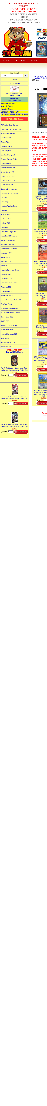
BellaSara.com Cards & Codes (11, 129)
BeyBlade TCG (6, 138)
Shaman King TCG (7, 291)
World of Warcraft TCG (9, 330)
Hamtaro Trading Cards (9, 206)
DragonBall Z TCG (7, 172)
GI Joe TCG (5, 197)
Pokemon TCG (6, 287)
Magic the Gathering (8, 240)
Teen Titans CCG (7, 317)
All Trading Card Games (9, 125)
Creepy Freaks (6, 163)
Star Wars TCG (6, 304)
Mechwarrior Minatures (9, 249)
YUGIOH (6, 60)
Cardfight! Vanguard (8, 155)
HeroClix (4, 210)
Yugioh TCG (5, 338)
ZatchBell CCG (6, 347)
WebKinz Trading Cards (9, 325)
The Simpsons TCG (8, 296)
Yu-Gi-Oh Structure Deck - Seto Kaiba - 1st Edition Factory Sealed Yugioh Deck (14, 426)
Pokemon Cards (8, 103)
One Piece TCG (6, 278)
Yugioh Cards (7, 106)
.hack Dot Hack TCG (8, 168)
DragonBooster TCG (8, 180)
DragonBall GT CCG (8, 176)
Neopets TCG (5, 274)
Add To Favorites (14, 84)
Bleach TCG (5, 142)
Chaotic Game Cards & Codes (14, 115)
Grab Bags (4, 202)
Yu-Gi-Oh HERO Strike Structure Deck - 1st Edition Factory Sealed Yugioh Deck (14, 397)
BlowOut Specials (7, 146)
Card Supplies (6, 151)
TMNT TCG (5, 321)
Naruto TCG (5, 266)
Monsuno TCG (6, 261)
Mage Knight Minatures (9, 236)
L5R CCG (4, 227)
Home (15, 79)
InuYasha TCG (6, 219)
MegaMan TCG (6, 253)
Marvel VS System (7, 244)
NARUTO (34, 60)
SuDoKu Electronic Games (10, 313)
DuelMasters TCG (7, 185)
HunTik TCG (5, 215)
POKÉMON (20, 60)
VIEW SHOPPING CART (14, 94)
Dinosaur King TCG (10, 112)
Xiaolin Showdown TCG (9, 334)
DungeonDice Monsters (9, 189)
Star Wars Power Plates (9, 308)
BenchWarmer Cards (8, 134)
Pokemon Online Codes (9, 283)
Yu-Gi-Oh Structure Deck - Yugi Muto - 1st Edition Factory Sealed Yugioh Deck (14, 369)
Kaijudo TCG (5, 223)
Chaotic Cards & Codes (9, 159)
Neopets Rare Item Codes (10, 270)
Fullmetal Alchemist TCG (9, 193)
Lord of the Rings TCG (9, 232)
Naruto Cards (7, 109)
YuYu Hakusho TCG (8, 342)
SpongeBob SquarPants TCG (11, 300)
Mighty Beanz (6, 257)
